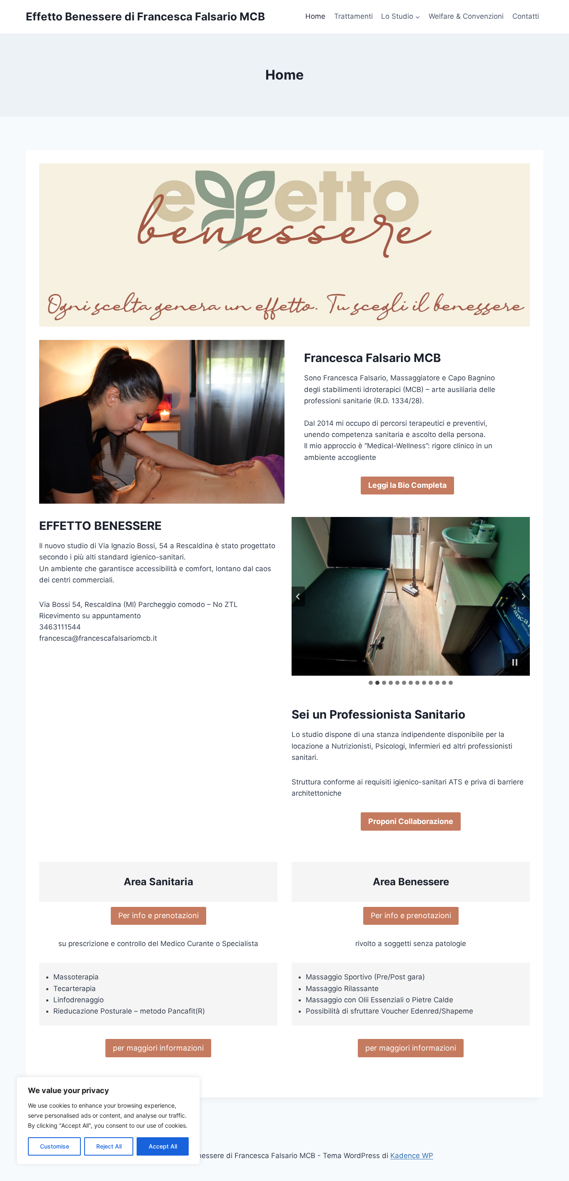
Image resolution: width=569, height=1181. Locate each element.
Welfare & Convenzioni (466, 16)
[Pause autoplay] (515, 662)
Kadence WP (411, 1155)
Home (315, 16)
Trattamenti (353, 16)
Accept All (163, 1146)
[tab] (371, 683)
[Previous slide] (298, 597)
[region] (108, 1120)
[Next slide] (523, 597)
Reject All (109, 1146)
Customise (54, 1146)
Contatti (525, 16)
